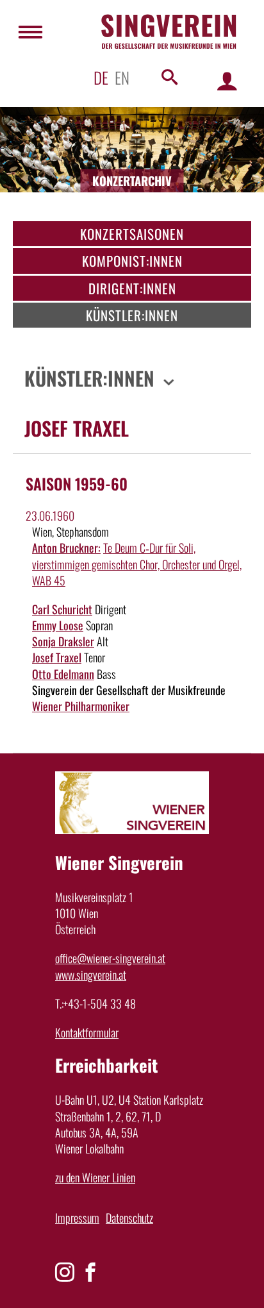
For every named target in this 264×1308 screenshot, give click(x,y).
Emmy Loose (57, 625)
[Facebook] (90, 1272)
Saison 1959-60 (77, 483)
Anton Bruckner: (66, 547)
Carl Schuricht (62, 609)
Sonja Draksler (63, 641)
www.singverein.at (90, 974)
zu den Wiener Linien (95, 1177)
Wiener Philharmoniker (80, 706)
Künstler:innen (132, 315)
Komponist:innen (132, 261)
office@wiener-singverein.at (110, 958)
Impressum (77, 1217)
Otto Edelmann (63, 674)
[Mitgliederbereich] (227, 80)
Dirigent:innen (132, 288)
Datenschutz (129, 1217)
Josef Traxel (56, 657)
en (122, 77)
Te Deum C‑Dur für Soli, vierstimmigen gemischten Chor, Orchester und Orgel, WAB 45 (137, 563)
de (101, 77)
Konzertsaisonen (132, 234)
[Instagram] (64, 1272)
